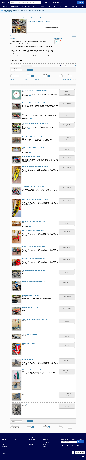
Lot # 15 (24, 271)
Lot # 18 (24, 308)
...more (29, 95)
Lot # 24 (24, 394)
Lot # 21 (24, 344)
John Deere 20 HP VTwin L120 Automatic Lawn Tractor (35, 123)
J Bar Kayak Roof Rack (27, 404)
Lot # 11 (23, 222)
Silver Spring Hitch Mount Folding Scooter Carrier (34, 392)
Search (30, 69)
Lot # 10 (24, 200)
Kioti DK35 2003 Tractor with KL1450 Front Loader (34, 113)
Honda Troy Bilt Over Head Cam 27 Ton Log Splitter (34, 102)
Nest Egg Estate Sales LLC (15, 17)
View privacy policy (8, 11)
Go (33, 76)
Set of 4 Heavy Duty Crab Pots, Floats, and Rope (33, 147)
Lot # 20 (24, 335)
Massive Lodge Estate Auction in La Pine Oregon (33, 17)
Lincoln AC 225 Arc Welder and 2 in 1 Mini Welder (33, 258)
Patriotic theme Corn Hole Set (29, 343)
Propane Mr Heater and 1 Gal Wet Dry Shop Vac (33, 246)
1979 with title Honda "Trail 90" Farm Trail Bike (33, 186)
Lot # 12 (24, 260)
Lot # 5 (23, 138)
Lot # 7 (23, 148)
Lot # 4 (23, 124)
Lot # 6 (23, 157)
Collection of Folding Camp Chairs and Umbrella (33, 281)
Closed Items (69, 79)
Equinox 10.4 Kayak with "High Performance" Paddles (35, 166)
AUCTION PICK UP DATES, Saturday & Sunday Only (34, 90)
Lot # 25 (24, 405)
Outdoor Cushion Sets (27, 359)
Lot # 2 (23, 114)
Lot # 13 (24, 231)
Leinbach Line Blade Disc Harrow (30, 307)
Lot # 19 (24, 320)
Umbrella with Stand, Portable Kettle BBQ (32, 295)
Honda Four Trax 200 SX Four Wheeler (31, 156)
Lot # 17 (24, 296)
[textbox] (16, 70)
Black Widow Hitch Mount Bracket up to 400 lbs (33, 221)
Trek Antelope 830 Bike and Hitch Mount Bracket (33, 270)
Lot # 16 (24, 283)
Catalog (15, 66)
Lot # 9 (23, 168)
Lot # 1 (23, 91)
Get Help (74, 65)
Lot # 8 (23, 188)
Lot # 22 (24, 360)
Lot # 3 (23, 104)
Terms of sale (26, 66)
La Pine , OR (13, 35)
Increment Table (36, 79)
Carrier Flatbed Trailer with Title (29, 334)
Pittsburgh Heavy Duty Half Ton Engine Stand (33, 230)
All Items (64, 79)
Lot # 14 (24, 248)
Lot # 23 (24, 371)
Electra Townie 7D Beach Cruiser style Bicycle (33, 136)
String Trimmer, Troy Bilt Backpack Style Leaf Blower (34, 319)
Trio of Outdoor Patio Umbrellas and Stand (32, 369)
